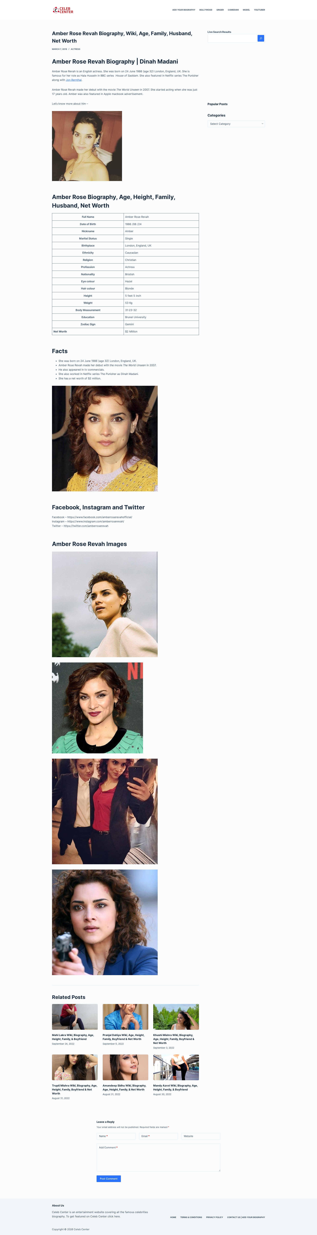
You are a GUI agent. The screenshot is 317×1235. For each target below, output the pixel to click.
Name (103, 1136)
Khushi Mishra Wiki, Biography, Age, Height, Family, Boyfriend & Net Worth (173, 1039)
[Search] (261, 38)
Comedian (233, 10)
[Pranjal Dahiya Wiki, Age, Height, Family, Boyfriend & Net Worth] (125, 1017)
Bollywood (205, 10)
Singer (220, 10)
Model (246, 10)
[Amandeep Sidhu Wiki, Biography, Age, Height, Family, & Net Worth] (125, 1067)
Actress (75, 49)
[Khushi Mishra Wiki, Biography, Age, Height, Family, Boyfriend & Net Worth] (176, 1017)
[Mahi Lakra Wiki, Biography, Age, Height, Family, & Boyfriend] (75, 1017)
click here (114, 1216)
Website (188, 1136)
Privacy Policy (214, 1217)
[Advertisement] (236, 72)
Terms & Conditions (191, 1217)
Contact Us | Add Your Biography (246, 1217)
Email (145, 1136)
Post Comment (109, 1178)
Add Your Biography (183, 10)
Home (173, 1217)
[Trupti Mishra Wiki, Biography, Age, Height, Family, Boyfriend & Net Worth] (75, 1067)
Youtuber (259, 10)
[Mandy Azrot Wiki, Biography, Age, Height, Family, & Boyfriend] (176, 1067)
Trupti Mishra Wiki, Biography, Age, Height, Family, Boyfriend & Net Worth (74, 1089)
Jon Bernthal (74, 80)
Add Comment (108, 1147)
